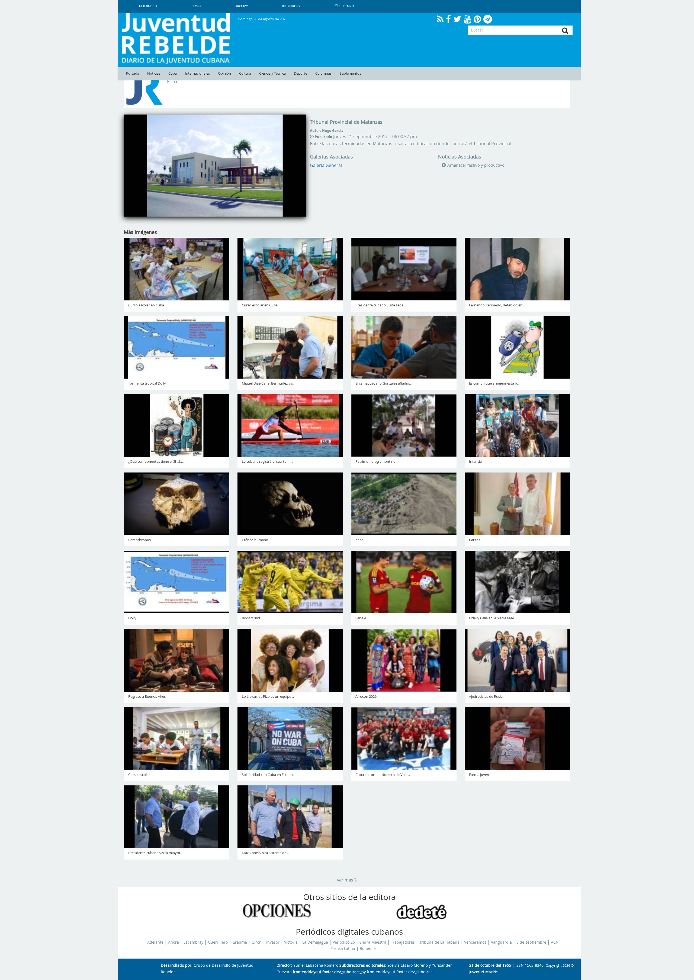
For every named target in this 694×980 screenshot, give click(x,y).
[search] (565, 30)
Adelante (155, 942)
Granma (239, 942)
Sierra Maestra (372, 942)
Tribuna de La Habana (439, 942)
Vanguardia (501, 942)
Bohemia (368, 948)
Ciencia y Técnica (272, 73)
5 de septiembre (531, 942)
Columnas (323, 73)
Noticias (153, 73)
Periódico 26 (344, 942)
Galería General (326, 165)
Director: (284, 965)
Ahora (173, 942)
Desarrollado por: (176, 965)
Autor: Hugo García (326, 130)
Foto (172, 81)
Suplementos (350, 73)
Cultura (245, 73)
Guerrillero (218, 942)
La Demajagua (315, 942)
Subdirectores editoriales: (362, 965)
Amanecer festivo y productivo (476, 165)
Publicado (323, 136)
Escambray (193, 942)
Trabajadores (403, 942)
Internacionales (197, 73)
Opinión (224, 73)
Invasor (272, 942)
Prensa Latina (342, 948)
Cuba (172, 73)
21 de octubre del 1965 (490, 965)
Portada (132, 73)
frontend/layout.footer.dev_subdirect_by (329, 972)
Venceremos (475, 942)
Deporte (300, 73)
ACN (555, 942)
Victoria (291, 942)
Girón (257, 942)
